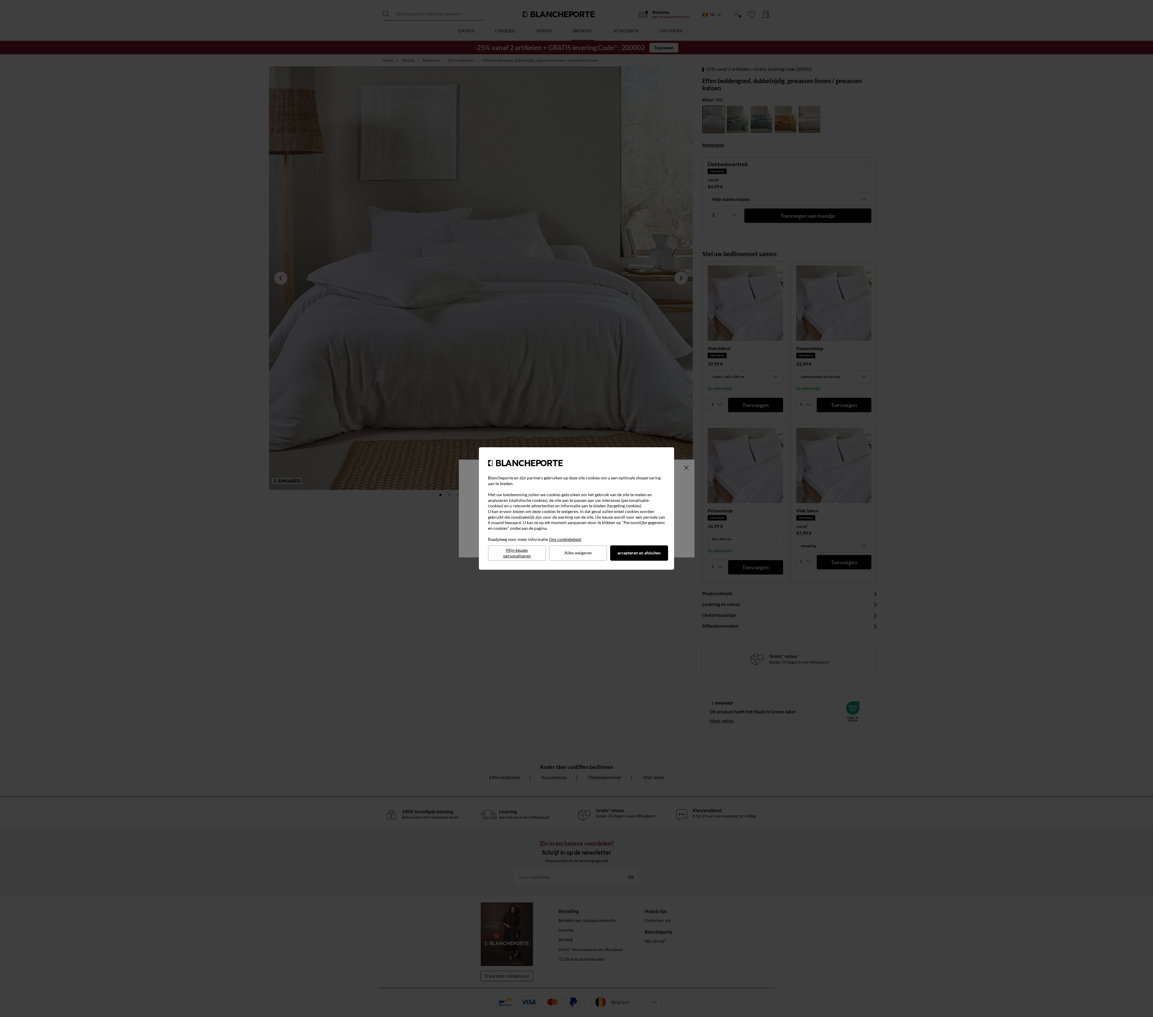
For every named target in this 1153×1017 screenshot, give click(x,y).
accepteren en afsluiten (639, 552)
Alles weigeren (578, 552)
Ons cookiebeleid (565, 539)
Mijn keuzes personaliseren (517, 553)
